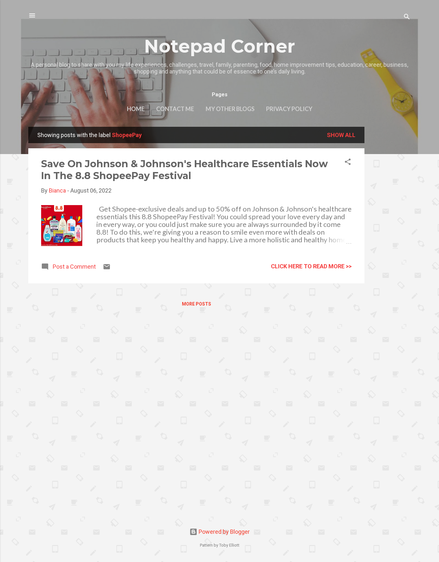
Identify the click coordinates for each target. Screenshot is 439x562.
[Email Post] (107, 268)
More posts (196, 304)
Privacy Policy (289, 108)
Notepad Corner (219, 46)
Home (136, 108)
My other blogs (230, 108)
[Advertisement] (390, 223)
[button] (348, 163)
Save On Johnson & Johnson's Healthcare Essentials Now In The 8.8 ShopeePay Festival (184, 170)
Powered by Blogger (223, 531)
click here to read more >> (311, 266)
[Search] (407, 17)
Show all (341, 135)
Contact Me (175, 108)
